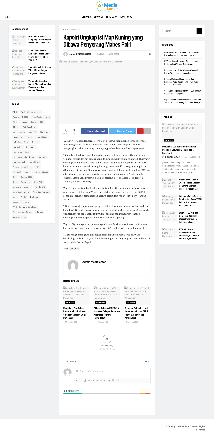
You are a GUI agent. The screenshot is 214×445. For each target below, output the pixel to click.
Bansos (24, 122)
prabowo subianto (21, 202)
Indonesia (17, 137)
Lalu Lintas (35, 162)
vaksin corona (19, 217)
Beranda (86, 17)
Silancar (39, 212)
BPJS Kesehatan (29, 127)
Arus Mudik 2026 (20, 117)
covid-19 (32, 132)
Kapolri (35, 142)
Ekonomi (98, 17)
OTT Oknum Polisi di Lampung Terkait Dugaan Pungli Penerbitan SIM (39, 39)
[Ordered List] (93, 380)
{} (113, 380)
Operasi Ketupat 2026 (22, 177)
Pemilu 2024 (40, 187)
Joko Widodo (41, 137)
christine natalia (172, 157)
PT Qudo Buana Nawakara (24, 207)
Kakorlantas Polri (21, 142)
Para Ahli (38, 182)
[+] (117, 380)
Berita (33, 122)
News (27, 172)
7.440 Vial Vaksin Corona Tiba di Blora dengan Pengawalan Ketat (39, 70)
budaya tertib (19, 132)
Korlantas (42, 157)
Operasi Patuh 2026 (22, 182)
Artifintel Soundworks (31, 112)
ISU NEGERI (75, 29)
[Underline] (85, 380)
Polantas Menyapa (41, 192)
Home (65, 29)
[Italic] (81, 380)
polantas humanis (21, 192)
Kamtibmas (126, 17)
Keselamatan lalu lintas (23, 157)
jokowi (29, 137)
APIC (15, 112)
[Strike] (89, 380)
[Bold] (77, 380)
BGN (42, 122)
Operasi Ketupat (40, 172)
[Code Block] (105, 380)
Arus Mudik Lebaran (41, 117)
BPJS (15, 127)
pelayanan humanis (22, 187)
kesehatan (31, 147)
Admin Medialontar (81, 54)
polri (15, 197)
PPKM (23, 197)
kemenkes (18, 147)
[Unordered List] (97, 380)
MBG (38, 167)
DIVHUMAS (74, 249)
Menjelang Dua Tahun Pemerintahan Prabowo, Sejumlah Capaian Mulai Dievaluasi (179, 150)
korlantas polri (19, 162)
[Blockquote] (101, 380)
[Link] (109, 380)
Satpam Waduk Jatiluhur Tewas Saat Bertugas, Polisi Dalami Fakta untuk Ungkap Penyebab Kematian (182, 82)
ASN (15, 122)
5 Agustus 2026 (132, 322)
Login (7, 17)
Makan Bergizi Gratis (22, 167)
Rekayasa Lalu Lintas (22, 212)
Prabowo (34, 197)
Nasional (17, 172)
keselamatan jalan (21, 152)
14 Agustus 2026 (71, 322)
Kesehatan (111, 17)
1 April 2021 (100, 54)
